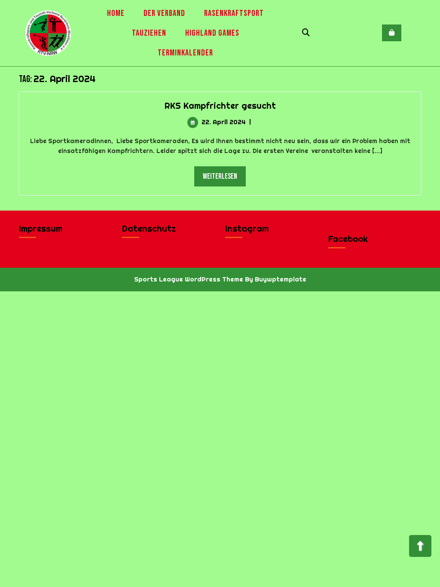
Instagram (247, 228)
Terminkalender (185, 53)
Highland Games (212, 33)
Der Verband (164, 13)
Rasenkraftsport (234, 13)
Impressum (40, 228)
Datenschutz (149, 228)
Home (116, 13)
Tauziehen (149, 33)
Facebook (348, 238)
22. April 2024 (224, 122)
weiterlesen (224, 176)
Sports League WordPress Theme (188, 279)
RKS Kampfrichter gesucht (220, 105)
